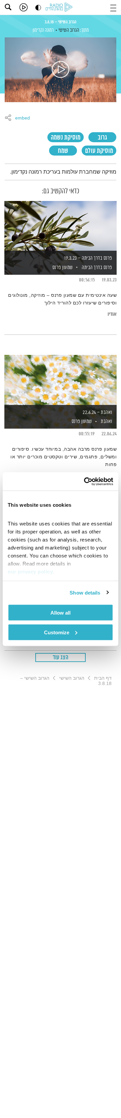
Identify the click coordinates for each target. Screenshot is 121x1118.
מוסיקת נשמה (65, 138)
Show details (85, 592)
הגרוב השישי (68, 30)
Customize (56, 632)
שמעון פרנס (62, 267)
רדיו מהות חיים (60, 8)
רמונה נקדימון (43, 30)
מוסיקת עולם (99, 151)
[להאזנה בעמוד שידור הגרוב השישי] (60, 69)
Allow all (60, 613)
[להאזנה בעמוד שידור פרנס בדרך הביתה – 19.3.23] (60, 226)
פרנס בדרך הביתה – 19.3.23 (88, 258)
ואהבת (106, 421)
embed (22, 118)
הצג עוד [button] (61, 657)
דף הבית (103, 678)
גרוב (102, 138)
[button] (113, 7)
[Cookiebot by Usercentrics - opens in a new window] (85, 481)
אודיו (112, 314)
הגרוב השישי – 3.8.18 (60, 22)
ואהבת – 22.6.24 (97, 412)
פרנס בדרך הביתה (97, 267)
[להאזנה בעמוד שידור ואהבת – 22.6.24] (60, 380)
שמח (63, 151)
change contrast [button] (38, 7)
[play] (23, 7)
